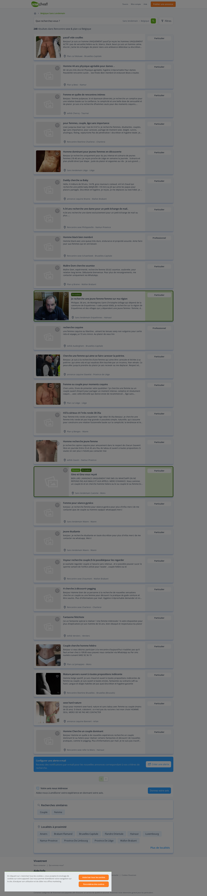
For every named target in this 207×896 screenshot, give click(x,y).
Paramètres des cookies (93, 884)
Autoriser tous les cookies (93, 877)
